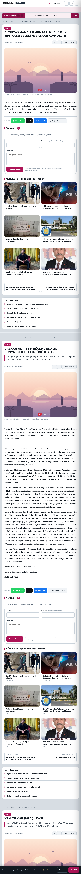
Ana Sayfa (5, 21)
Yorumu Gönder (15, 169)
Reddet (62, 870)
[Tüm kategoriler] (77, 3)
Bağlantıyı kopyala (69, 42)
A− (54, 42)
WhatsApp (19, 121)
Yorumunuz (10, 150)
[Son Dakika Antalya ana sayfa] (14, 3)
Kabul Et (74, 870)
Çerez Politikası (48, 870)
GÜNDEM (13, 21)
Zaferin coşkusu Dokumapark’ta (42, 16)
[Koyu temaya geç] (71, 3)
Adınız (8, 141)
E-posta (52, 141)
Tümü (75, 15)
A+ (59, 42)
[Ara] (66, 3)
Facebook (41, 121)
